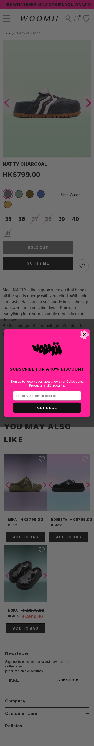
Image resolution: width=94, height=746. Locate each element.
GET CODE (47, 408)
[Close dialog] (84, 334)
